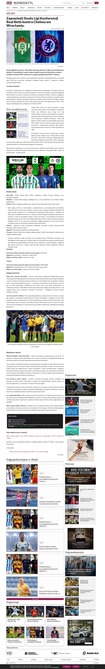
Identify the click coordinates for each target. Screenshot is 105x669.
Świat (22, 7)
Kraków (94, 7)
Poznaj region (59, 7)
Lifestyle (31, 7)
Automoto (85, 7)
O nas (8, 659)
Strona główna (9, 10)
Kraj (8, 7)
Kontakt (96, 659)
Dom (76, 7)
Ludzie (69, 7)
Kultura (48, 7)
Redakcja (33, 659)
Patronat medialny (66, 659)
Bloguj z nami (48, 659)
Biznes (15, 7)
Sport (39, 7)
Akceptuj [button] (67, 666)
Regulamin (83, 659)
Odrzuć (76, 666)
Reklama (20, 659)
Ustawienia (86, 666)
